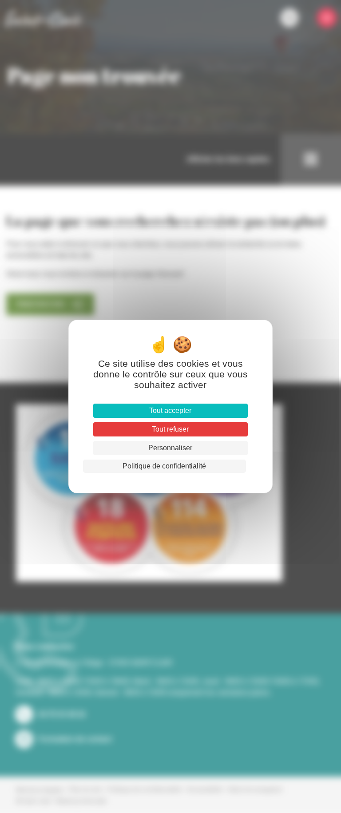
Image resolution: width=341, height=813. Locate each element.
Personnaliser (170, 448)
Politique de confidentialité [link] (164, 466)
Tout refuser (170, 429)
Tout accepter (170, 410)
